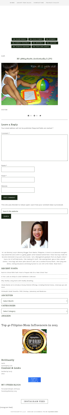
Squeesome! (53, 411)
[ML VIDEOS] (54, 47)
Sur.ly (10, 371)
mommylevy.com (6, 366)
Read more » (58, 264)
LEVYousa (17, 389)
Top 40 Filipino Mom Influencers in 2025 (29, 325)
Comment (5, 133)
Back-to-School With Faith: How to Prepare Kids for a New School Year (24, 272)
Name (4, 165)
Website (4, 186)
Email (4, 176)
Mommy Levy (34, 20)
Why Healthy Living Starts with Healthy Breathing (17, 281)
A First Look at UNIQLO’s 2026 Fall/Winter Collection (18, 276)
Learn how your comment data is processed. (47, 205)
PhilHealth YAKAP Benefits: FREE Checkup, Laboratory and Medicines (23, 291)
